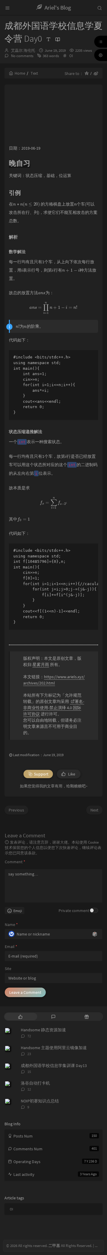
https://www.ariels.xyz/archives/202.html (54, 680)
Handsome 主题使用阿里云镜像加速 (54, 1047)
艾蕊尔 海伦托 (23, 50)
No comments (21, 55)
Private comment (74, 910)
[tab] (20, 1016)
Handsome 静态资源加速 (43, 1029)
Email (11, 946)
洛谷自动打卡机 (35, 1083)
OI (71, 55)
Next (94, 810)
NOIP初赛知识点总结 (40, 1101)
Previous (16, 810)
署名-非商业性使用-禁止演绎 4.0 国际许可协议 (53, 708)
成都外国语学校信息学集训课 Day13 (54, 1065)
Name (11, 924)
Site (8, 968)
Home (20, 73)
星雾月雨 (40, 664)
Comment (15, 861)
